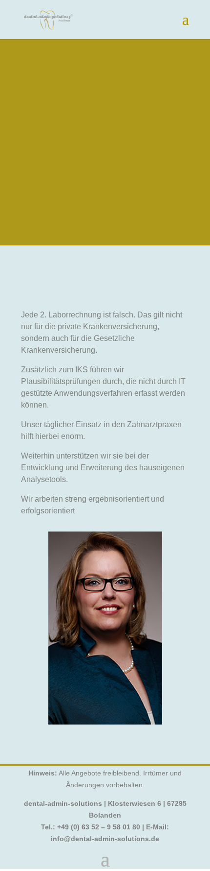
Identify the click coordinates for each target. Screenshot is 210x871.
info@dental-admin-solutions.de (105, 839)
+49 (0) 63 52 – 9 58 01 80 (98, 827)
